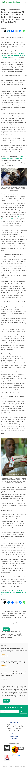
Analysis (3, 665)
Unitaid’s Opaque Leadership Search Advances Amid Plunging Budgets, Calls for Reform (13, 673)
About (14, 734)
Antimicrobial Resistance (11, 631)
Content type (14, 633)
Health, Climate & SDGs (12, 635)
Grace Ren (18, 24)
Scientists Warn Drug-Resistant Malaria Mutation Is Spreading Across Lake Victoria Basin (14, 650)
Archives (14, 738)
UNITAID (3, 678)
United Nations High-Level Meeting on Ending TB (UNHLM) (13, 55)
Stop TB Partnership (16, 590)
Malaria (3, 24)
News (11, 637)
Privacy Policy (14, 736)
